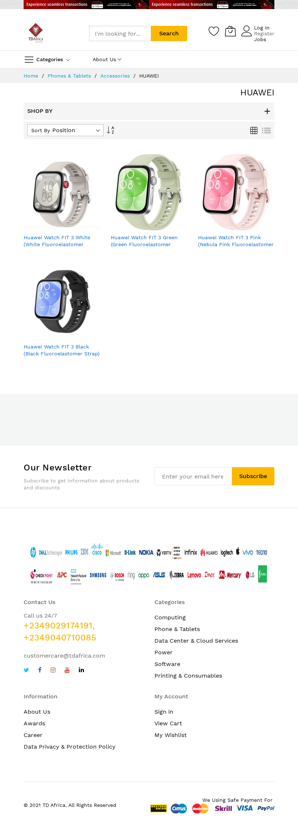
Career (33, 735)
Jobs (260, 39)
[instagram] (53, 670)
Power (163, 652)
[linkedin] (81, 670)
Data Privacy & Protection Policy (70, 746)
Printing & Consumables (188, 675)
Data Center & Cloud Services (196, 640)
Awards (34, 723)
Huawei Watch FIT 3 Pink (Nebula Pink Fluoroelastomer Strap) (236, 244)
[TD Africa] (36, 33)
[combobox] (120, 33)
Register (264, 33)
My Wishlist (170, 735)
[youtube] (67, 670)
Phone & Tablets (177, 629)
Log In (262, 28)
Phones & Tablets (70, 76)
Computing (170, 617)
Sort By (40, 130)
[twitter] (26, 670)
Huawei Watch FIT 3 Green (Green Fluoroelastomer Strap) (144, 244)
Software (167, 664)
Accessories (116, 76)
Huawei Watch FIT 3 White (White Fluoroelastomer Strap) (57, 244)
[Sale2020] (149, 4)
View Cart (168, 723)
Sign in (163, 711)
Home (32, 76)
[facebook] (39, 670)
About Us (37, 711)
